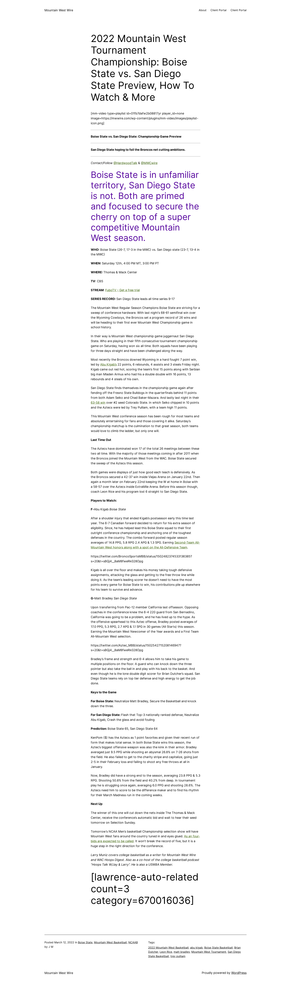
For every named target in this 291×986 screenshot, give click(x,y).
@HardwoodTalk (125, 163)
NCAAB (133, 942)
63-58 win (98, 402)
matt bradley (182, 951)
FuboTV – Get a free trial (122, 290)
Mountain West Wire (58, 10)
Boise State (85, 942)
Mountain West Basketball (110, 942)
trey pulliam (177, 956)
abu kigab (196, 947)
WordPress (239, 973)
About (202, 10)
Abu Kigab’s (108, 364)
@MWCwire (149, 163)
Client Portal (219, 10)
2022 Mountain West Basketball (168, 947)
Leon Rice (166, 951)
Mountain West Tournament (208, 951)
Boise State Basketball (218, 947)
